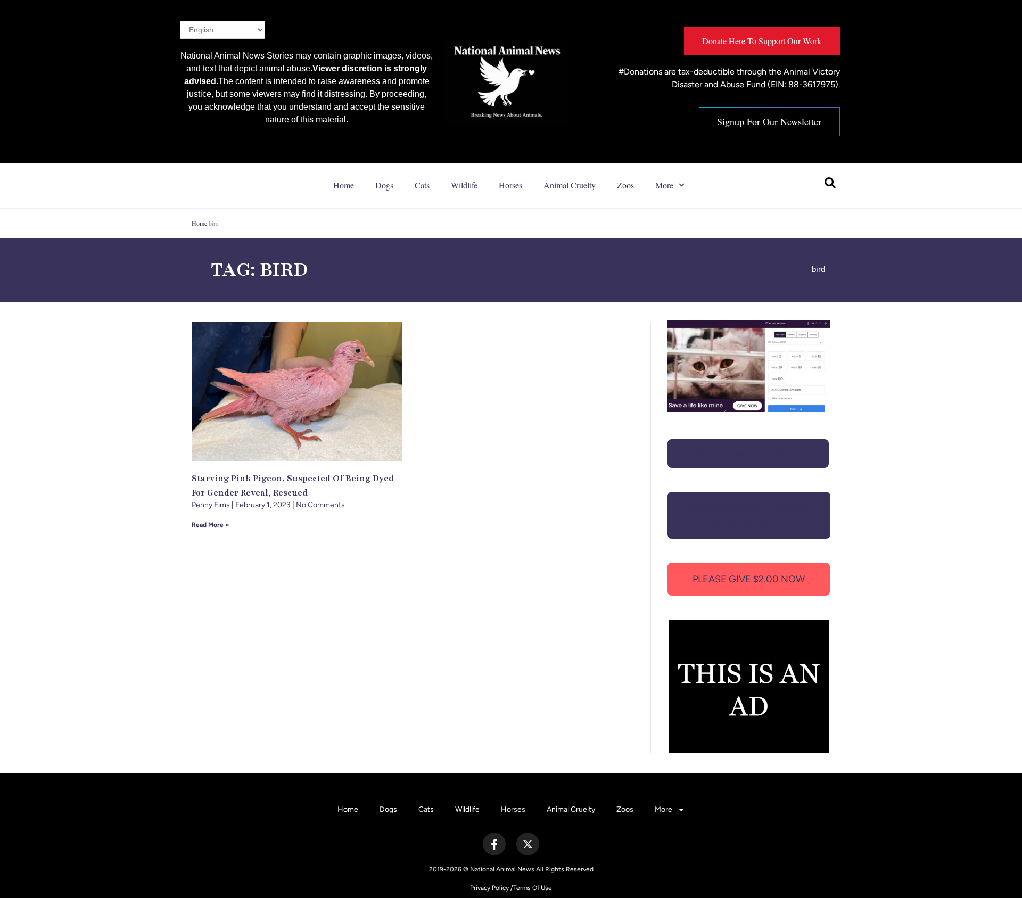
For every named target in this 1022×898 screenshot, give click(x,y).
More (664, 185)
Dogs (384, 185)
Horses (510, 185)
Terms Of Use (532, 888)
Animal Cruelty (569, 185)
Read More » (210, 525)
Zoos (625, 185)
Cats (422, 185)
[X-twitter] (527, 844)
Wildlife (464, 185)
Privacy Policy (489, 888)
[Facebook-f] (494, 844)
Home (343, 185)
